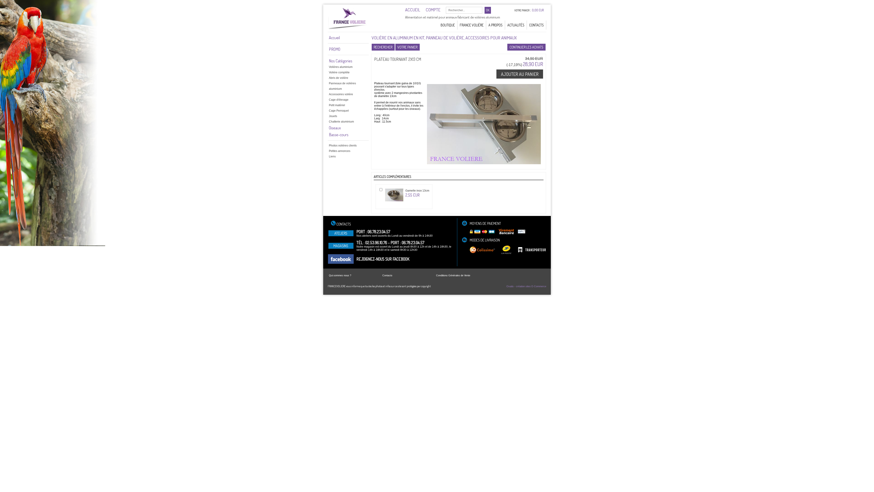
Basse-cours (338, 134)
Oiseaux (335, 127)
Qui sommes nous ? (340, 275)
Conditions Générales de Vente (453, 275)
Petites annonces (339, 151)
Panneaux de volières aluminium (342, 86)
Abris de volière (338, 77)
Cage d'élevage (338, 99)
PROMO (334, 49)
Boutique (448, 25)
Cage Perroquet (339, 110)
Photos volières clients (343, 145)
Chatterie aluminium (341, 121)
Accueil (334, 37)
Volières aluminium (341, 67)
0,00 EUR (538, 10)
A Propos (495, 25)
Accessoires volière (341, 94)
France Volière (472, 25)
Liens (332, 156)
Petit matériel (337, 105)
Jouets (333, 116)
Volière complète (339, 72)
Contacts (536, 25)
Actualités (515, 25)
